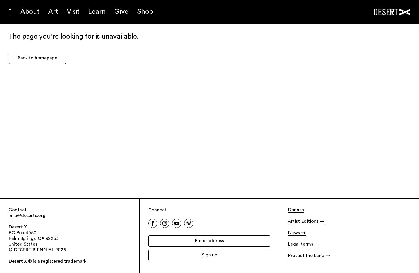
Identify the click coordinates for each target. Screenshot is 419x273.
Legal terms (300, 244)
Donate (296, 210)
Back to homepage (37, 58)
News (294, 233)
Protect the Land (306, 256)
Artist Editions (303, 221)
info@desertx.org (27, 216)
